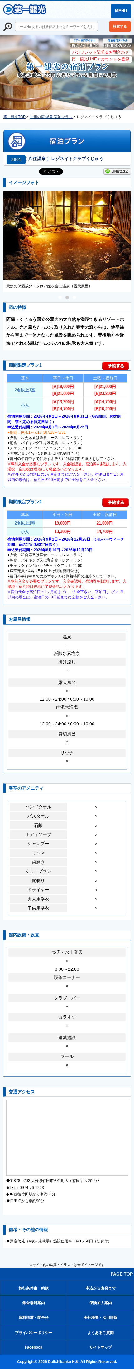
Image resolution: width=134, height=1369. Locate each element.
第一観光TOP (14, 117)
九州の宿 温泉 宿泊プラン (51, 117)
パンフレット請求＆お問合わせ (100, 52)
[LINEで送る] (117, 172)
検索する (120, 26)
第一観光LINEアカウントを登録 (100, 59)
